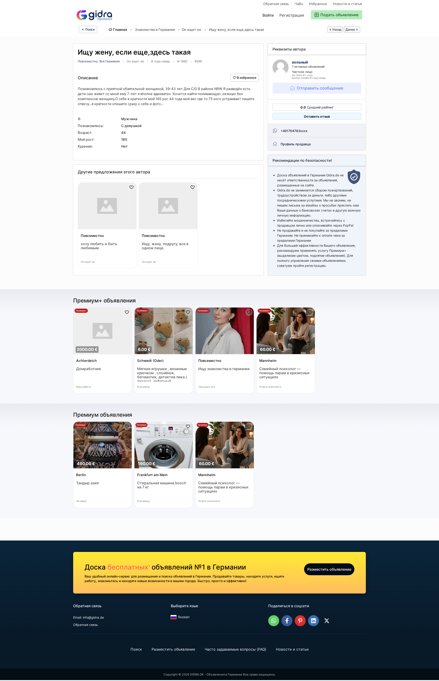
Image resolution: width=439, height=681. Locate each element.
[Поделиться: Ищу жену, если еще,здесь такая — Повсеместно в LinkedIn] (313, 620)
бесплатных (128, 567)
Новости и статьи (347, 4)
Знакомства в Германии (155, 29)
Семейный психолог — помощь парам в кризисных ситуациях (284, 373)
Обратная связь (276, 4)
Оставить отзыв (317, 116)
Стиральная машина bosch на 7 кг (161, 485)
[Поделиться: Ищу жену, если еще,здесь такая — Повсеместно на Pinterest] (300, 620)
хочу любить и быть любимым (99, 246)
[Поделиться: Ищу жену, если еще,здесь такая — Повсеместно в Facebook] (286, 620)
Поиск (89, 29)
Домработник (88, 369)
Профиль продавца (296, 144)
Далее (350, 29)
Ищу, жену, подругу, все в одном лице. (165, 246)
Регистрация (291, 15)
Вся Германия (109, 61)
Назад (336, 29)
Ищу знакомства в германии (224, 369)
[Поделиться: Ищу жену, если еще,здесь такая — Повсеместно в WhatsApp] (273, 620)
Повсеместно (88, 61)
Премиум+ (81, 310)
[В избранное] (131, 187)
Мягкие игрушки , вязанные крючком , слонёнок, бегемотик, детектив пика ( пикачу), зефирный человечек (162, 374)
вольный (300, 62)
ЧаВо (298, 4)
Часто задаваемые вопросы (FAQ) (235, 649)
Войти (268, 15)
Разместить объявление (329, 569)
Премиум (80, 425)
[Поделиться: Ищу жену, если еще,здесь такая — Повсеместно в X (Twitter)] (326, 620)
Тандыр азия (87, 483)
